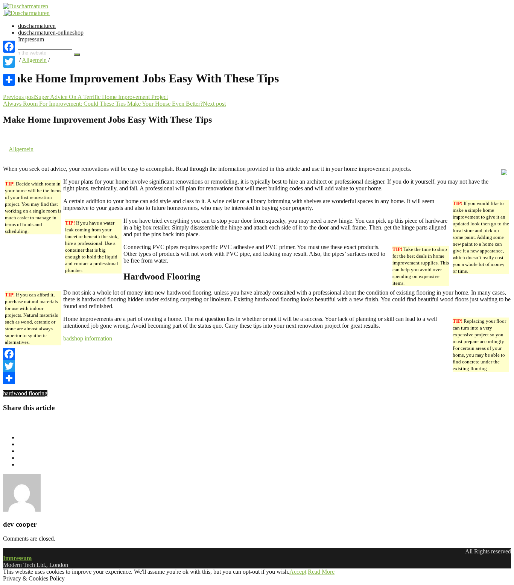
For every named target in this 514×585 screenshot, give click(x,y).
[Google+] (9, 70)
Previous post (19, 97)
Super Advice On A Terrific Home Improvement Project (101, 97)
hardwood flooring (25, 393)
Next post (214, 103)
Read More (321, 571)
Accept (297, 571)
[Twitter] (257, 366)
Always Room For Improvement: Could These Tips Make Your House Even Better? (103, 103)
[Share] (257, 378)
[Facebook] (257, 354)
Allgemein (34, 60)
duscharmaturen (37, 26)
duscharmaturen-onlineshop (51, 32)
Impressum (31, 39)
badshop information (87, 338)
